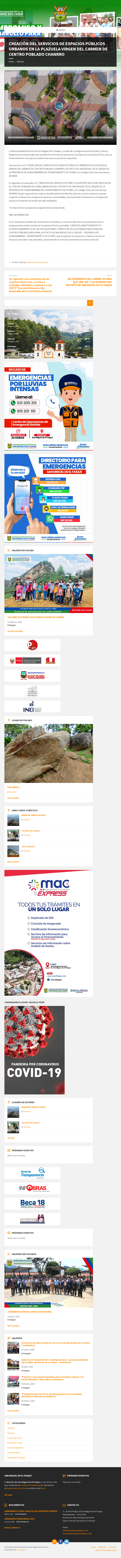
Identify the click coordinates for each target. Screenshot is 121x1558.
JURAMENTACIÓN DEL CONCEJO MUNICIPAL (29, 1311)
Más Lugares (13, 798)
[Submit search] (90, 303)
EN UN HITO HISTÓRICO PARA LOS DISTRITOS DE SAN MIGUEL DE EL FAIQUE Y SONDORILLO (55, 1344)
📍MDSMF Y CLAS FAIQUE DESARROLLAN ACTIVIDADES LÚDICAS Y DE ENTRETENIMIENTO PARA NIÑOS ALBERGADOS (52, 1378)
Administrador (32, 262)
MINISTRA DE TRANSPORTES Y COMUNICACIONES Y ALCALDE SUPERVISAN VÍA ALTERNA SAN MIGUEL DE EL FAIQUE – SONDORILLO (54, 1361)
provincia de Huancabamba (32, 1485)
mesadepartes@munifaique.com (77, 1533)
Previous (13, 275)
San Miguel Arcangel (16, 1457)
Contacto (112, 1547)
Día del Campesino (15, 1447)
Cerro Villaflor (28, 846)
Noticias (20, 61)
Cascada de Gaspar (30, 830)
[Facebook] (60, 1541)
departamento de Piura (16, 1488)
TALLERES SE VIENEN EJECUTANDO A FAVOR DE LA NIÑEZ (35, 617)
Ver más (10, 1138)
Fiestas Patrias (13, 1452)
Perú (43, 1488)
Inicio (93, 1547)
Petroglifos (13, 787)
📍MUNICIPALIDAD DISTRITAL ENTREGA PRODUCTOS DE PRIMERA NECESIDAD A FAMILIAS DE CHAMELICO (51, 1395)
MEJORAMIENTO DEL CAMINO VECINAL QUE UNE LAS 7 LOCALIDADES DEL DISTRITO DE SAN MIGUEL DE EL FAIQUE (89, 282)
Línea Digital (21, 1550)
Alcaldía (10, 1428)
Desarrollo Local (14, 1438)
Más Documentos (12, 1528)
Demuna (10, 1433)
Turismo (12, 792)
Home (11, 61)
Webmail (102, 1547)
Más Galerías (13, 1326)
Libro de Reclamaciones (106, 1550)
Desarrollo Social (14, 1442)
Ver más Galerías (15, 631)
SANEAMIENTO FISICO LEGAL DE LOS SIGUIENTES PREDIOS (30, 1511)
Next (109, 275)
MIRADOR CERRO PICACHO (33, 815)
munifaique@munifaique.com (75, 1530)
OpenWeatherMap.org (32, 354)
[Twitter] (66, 1541)
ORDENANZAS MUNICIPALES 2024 (19, 1518)
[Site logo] (60, 21)
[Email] (54, 1541)
